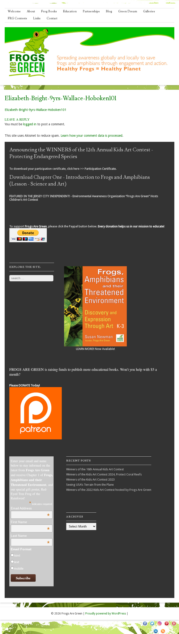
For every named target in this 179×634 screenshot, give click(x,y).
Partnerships (91, 11)
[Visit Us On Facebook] (144, 626)
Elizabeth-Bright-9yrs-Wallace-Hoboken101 (35, 110)
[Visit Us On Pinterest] (166, 626)
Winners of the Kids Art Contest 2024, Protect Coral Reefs (104, 474)
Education (70, 11)
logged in (29, 124)
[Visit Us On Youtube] (173, 626)
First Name (30, 522)
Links (37, 18)
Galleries (149, 11)
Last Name (30, 536)
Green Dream (127, 11)
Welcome (14, 11)
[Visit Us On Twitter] (152, 626)
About (31, 11)
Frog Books (49, 11)
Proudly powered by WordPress (105, 613)
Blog (109, 11)
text (16, 562)
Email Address (30, 508)
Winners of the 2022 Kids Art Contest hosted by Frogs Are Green (108, 489)
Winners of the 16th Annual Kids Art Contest (95, 469)
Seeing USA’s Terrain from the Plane (90, 484)
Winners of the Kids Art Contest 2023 (90, 479)
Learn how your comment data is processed (91, 135)
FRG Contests (17, 18)
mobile (19, 568)
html (17, 555)
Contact (52, 18)
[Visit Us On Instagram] (159, 626)
